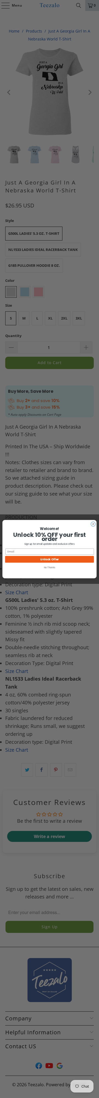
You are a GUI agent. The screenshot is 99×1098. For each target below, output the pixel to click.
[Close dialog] (93, 524)
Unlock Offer (49, 559)
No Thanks (49, 567)
